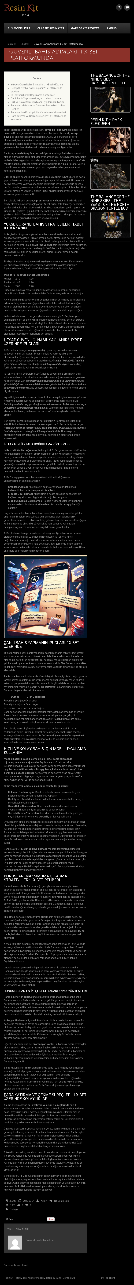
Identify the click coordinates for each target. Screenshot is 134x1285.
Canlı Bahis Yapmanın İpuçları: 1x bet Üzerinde (36, 98)
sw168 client (108, 1277)
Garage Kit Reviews (85, 28)
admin (44, 1201)
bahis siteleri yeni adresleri (26, 832)
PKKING (112, 28)
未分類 (25, 43)
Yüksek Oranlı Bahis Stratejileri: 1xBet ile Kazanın (37, 84)
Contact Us (69, 1277)
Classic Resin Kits (50, 28)
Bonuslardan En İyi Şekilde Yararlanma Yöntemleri (38, 112)
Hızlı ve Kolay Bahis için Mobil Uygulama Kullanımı (37, 102)
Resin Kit (11, 43)
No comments (61, 1201)
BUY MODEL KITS (19, 28)
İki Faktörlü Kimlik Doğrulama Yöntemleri (33, 95)
